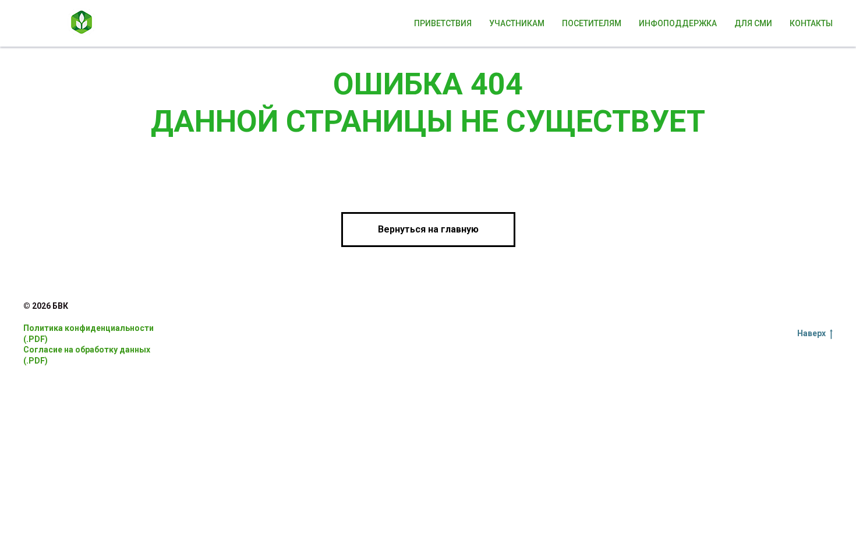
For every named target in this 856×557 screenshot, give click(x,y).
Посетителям (591, 23)
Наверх (811, 333)
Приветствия (443, 23)
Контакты (811, 23)
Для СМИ (753, 23)
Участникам (516, 23)
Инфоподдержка (678, 23)
